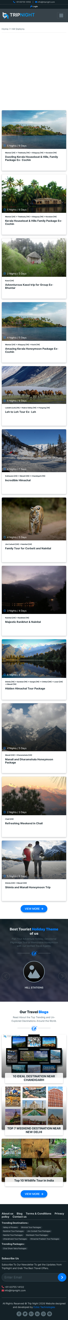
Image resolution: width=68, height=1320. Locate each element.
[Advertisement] (34, 73)
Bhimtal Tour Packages (31, 1227)
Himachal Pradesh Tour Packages (44, 1239)
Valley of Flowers (10, 1227)
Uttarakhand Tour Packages (15, 1239)
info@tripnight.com (46, 2)
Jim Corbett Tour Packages (39, 1231)
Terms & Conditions (38, 1213)
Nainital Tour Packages (13, 1235)
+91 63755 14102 (23, 2)
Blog (19, 1213)
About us (7, 1213)
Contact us (20, 1216)
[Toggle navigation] (61, 15)
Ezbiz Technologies (44, 1307)
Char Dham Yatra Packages (14, 1248)
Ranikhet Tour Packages (13, 1231)
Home (5, 29)
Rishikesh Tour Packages (37, 1235)
